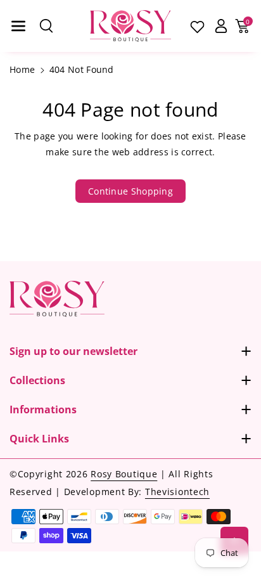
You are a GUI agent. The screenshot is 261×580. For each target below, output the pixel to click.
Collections (37, 380)
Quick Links (39, 439)
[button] (18, 26)
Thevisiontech (177, 492)
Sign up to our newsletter (73, 351)
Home (22, 69)
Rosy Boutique (124, 474)
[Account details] (221, 26)
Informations (43, 409)
